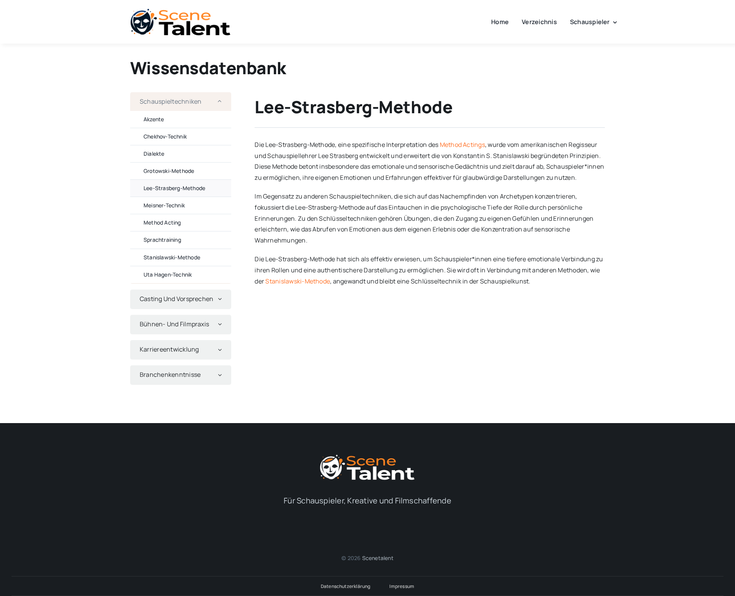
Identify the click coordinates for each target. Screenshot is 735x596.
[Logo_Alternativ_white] (367, 457)
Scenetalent (378, 558)
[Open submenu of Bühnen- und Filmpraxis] (223, 324)
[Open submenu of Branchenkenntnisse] (223, 374)
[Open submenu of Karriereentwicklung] (223, 349)
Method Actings (462, 144)
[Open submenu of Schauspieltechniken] (223, 101)
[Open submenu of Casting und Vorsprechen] (223, 299)
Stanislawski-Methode (297, 281)
